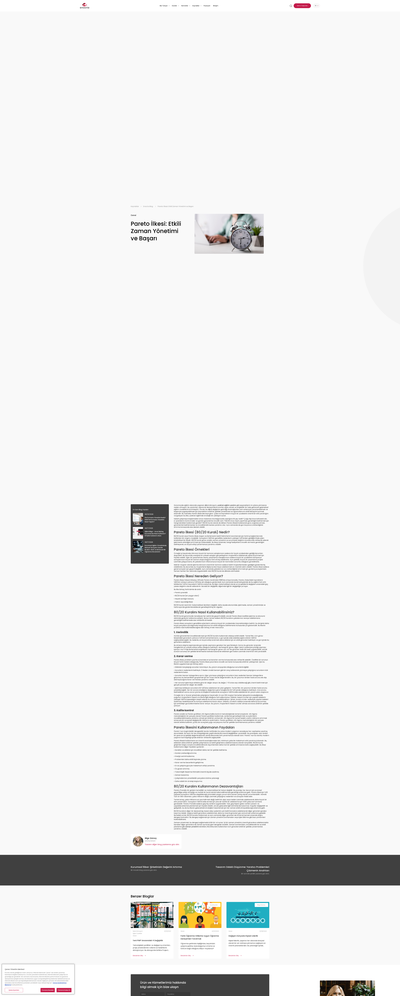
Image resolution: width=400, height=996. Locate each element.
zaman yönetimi (191, 826)
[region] (38, 979)
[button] (165, 5)
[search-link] (291, 5)
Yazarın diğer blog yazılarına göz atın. (162, 844)
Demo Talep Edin (302, 6)
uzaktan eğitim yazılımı (226, 505)
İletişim (215, 6)
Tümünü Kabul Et (64, 990)
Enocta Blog (148, 206)
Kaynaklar (135, 206)
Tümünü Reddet (48, 990)
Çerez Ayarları (14, 990)
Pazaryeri (207, 6)
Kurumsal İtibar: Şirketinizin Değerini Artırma (156, 867)
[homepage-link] (84, 6)
